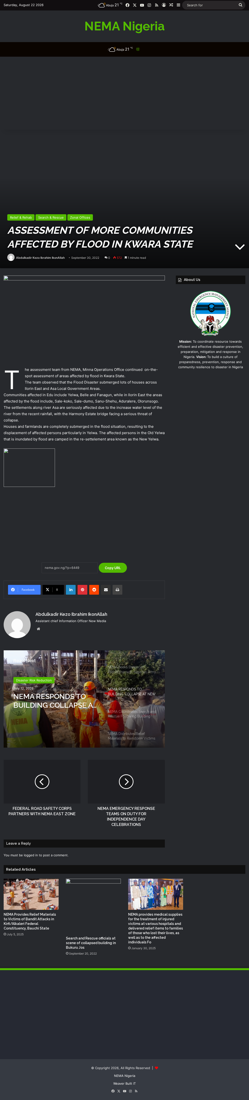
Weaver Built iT (124, 1083)
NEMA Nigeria (124, 1076)
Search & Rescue (51, 217)
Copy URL (113, 568)
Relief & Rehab (21, 217)
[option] (84, 699)
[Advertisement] (124, 93)
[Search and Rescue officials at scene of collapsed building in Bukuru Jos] (93, 906)
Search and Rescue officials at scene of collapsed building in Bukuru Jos (91, 942)
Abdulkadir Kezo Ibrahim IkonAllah (40, 257)
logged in (31, 855)
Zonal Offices (80, 217)
